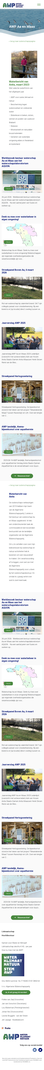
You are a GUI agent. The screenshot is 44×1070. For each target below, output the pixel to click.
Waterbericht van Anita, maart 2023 (19, 83)
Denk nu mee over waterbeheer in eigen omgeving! (19, 218)
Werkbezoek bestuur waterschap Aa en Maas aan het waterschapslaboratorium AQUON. (19, 162)
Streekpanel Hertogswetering (17, 376)
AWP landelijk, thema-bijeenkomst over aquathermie (17, 428)
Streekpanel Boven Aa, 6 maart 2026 (18, 271)
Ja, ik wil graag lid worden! (16, 992)
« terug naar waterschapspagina (22, 41)
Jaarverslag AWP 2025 (13, 323)
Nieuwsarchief (24, 476)
